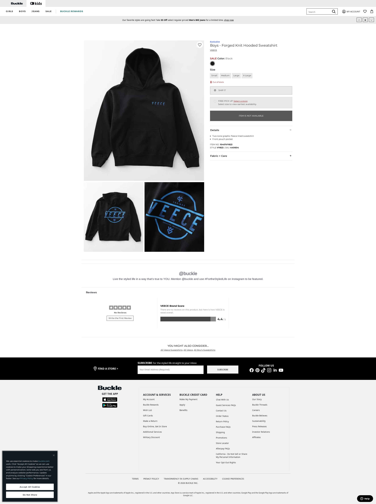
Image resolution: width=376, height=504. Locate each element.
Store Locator (222, 443)
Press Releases (259, 426)
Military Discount (151, 437)
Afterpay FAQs (223, 448)
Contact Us (221, 410)
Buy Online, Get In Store (155, 426)
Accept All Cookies (30, 487)
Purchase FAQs (223, 426)
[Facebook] (252, 370)
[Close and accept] (54, 455)
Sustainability (259, 421)
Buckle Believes (259, 415)
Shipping (220, 432)
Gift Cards (148, 415)
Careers (256, 410)
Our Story (257, 399)
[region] (29, 476)
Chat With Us (222, 399)
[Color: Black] (212, 63)
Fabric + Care (218, 155)
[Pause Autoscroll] (365, 20)
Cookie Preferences (233, 478)
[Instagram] (269, 370)
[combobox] (320, 11)
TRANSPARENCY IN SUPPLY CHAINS (181, 478)
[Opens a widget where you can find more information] (365, 499)
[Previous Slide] (359, 20)
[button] (9, 11)
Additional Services (152, 431)
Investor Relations (261, 431)
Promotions (221, 437)
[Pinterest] (257, 370)
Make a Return (150, 421)
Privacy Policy (26, 478)
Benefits (183, 410)
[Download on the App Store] (110, 399)
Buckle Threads (259, 404)
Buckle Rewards (151, 404)
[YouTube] (281, 370)
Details (214, 130)
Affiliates (256, 437)
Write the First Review (120, 318)
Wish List (147, 410)
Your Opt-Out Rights (226, 462)
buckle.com (44, 461)
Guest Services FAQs (226, 405)
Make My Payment (188, 399)
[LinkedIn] (275, 370)
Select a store (240, 101)
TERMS (135, 478)
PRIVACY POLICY (151, 478)
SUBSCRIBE (222, 369)
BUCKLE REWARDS (71, 11)
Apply (182, 404)
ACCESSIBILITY (210, 478)
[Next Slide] (371, 20)
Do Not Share (30, 495)
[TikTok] (263, 370)
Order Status (222, 416)
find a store (108, 368)
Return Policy (222, 421)
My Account (149, 399)
